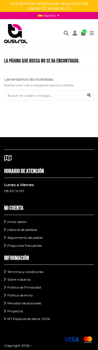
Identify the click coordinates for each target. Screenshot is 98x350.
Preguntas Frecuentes (24, 245)
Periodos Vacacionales (24, 303)
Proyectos (15, 311)
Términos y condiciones (25, 272)
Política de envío (20, 295)
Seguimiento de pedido (25, 238)
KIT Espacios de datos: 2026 (28, 319)
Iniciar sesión (17, 222)
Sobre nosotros (18, 279)
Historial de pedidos (22, 230)
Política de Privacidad (24, 287)
